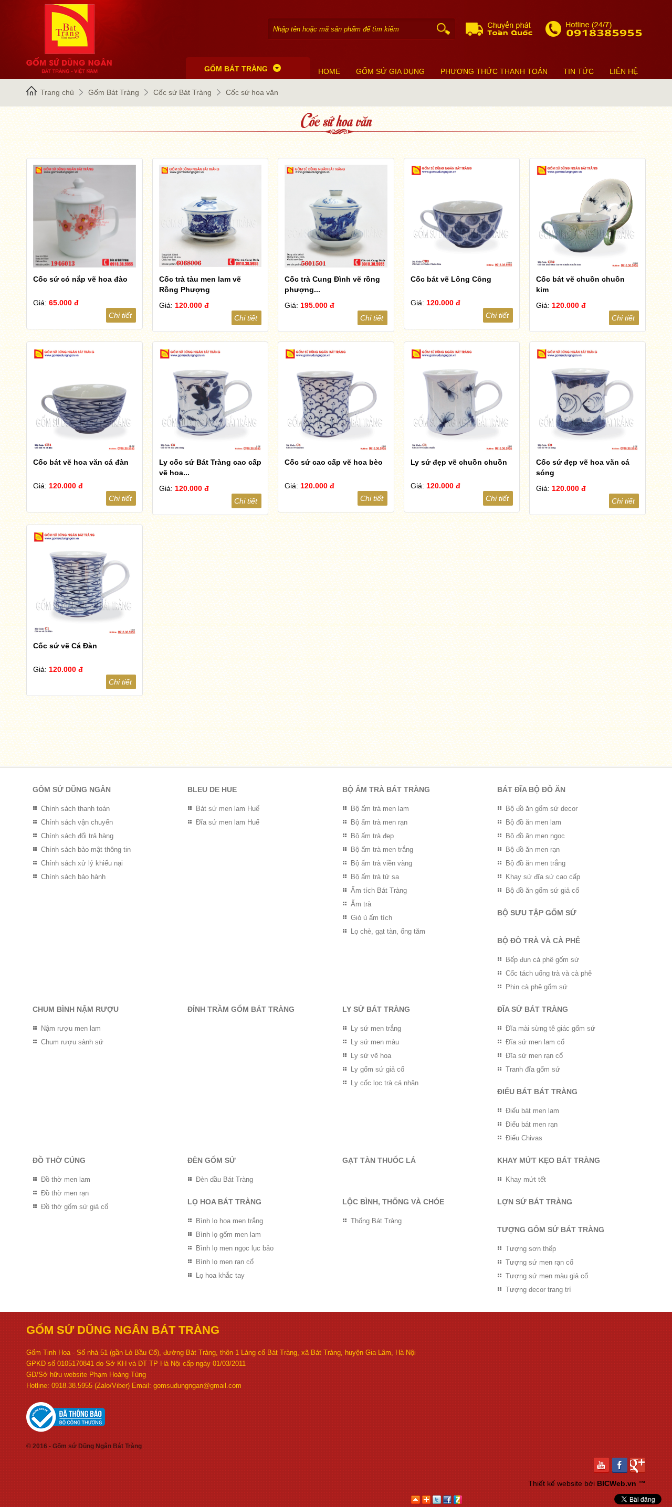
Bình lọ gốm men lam (228, 1234)
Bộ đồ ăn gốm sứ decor (542, 809)
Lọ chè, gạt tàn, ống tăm (388, 931)
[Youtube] (603, 1465)
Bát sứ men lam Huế (227, 809)
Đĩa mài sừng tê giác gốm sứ (550, 1028)
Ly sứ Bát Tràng (376, 1009)
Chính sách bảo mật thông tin (86, 849)
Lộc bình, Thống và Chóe (393, 1202)
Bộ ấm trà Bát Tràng (386, 789)
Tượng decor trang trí (538, 1290)
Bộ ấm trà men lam (380, 809)
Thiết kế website (555, 1483)
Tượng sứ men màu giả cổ (547, 1276)
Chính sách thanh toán (75, 809)
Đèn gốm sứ (211, 1160)
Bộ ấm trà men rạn (379, 822)
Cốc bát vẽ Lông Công (451, 279)
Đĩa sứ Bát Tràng (532, 1009)
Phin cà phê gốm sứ (537, 987)
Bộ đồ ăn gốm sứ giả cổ (542, 890)
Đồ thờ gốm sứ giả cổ (74, 1207)
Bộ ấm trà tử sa (375, 877)
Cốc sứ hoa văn (252, 92)
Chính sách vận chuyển (77, 822)
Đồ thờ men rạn (65, 1193)
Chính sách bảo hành (73, 877)
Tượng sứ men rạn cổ (539, 1262)
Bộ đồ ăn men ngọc (535, 836)
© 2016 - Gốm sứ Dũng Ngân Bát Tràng (84, 1446)
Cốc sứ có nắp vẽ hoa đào (80, 279)
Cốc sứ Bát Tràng (182, 92)
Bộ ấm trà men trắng (382, 849)
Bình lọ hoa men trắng (229, 1221)
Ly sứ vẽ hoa (371, 1056)
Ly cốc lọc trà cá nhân (384, 1083)
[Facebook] (621, 1465)
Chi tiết (120, 315)
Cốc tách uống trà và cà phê (549, 973)
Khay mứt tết (526, 1179)
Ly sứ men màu (375, 1042)
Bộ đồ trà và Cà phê (538, 940)
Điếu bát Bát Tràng (537, 1091)
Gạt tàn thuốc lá (379, 1160)
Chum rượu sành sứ (72, 1042)
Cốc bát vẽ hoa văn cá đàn (81, 462)
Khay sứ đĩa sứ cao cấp (543, 877)
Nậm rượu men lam (71, 1028)
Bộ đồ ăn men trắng (535, 863)
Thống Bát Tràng (376, 1221)
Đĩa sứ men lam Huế (227, 822)
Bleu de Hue (212, 789)
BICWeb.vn (616, 1483)
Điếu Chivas (524, 1138)
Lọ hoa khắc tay (220, 1275)
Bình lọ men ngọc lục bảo (235, 1248)
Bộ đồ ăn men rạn (533, 849)
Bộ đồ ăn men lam (533, 822)
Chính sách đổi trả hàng (77, 836)
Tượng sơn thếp (531, 1249)
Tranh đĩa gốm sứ (533, 1069)
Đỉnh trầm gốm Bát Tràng (241, 1009)
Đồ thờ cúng (59, 1160)
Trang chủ (57, 92)
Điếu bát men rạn (532, 1124)
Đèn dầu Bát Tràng (224, 1179)
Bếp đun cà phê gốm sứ (542, 960)
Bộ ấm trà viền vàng (381, 863)
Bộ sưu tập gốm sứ (536, 913)
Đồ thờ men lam (65, 1179)
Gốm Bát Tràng (113, 92)
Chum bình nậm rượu (76, 1009)
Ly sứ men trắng (376, 1028)
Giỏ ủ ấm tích (371, 918)
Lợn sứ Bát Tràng (534, 1202)
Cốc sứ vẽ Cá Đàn (65, 646)
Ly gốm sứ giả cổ (377, 1069)
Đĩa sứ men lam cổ (535, 1042)
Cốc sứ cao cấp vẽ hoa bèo (334, 462)
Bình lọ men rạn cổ (225, 1262)
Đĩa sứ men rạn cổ (534, 1056)
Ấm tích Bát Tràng (379, 890)
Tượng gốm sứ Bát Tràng (550, 1229)
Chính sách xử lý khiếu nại (82, 863)
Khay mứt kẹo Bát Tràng (548, 1160)
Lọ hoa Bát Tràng (224, 1202)
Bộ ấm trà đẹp (372, 836)
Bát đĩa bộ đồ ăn (531, 789)
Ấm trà (361, 904)
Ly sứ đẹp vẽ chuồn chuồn (459, 462)
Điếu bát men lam (532, 1111)
